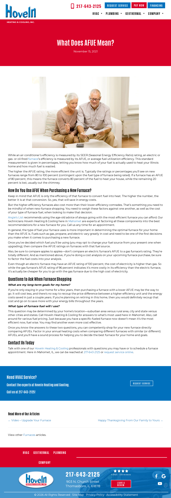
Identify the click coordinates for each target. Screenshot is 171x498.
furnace (33, 159)
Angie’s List (15, 217)
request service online (118, 352)
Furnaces (29, 435)
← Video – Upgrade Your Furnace (29, 420)
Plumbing (112, 13)
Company (154, 13)
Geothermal (133, 13)
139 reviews (125, 474)
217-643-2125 (92, 352)
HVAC (96, 13)
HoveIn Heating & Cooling (52, 348)
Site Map (78, 494)
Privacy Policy (95, 494)
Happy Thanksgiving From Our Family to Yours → (130, 420)
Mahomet (74, 221)
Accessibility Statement (122, 494)
